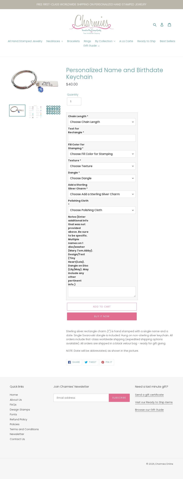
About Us (16, 400)
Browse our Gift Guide (149, 410)
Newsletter (17, 434)
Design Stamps (20, 409)
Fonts (13, 414)
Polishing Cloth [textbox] (78, 202)
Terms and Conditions (24, 429)
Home (14, 395)
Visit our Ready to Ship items (154, 402)
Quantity (72, 94)
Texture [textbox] (74, 160)
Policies (14, 424)
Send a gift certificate (149, 395)
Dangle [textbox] (74, 172)
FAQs (13, 404)
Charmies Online (164, 463)
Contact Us (17, 439)
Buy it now (101, 316)
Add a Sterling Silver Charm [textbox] (78, 186)
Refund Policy (18, 419)
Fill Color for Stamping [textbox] (76, 146)
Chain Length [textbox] (78, 116)
